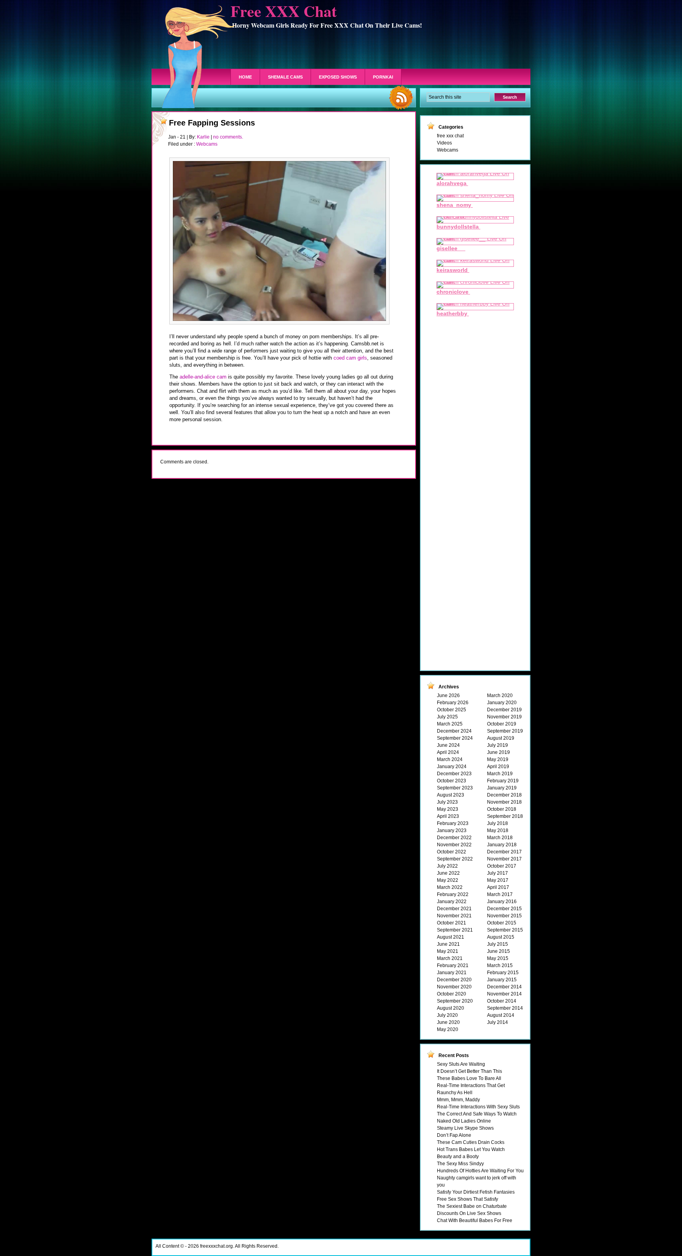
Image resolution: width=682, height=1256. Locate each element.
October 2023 (451, 781)
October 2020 (451, 994)
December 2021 (454, 908)
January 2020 (502, 702)
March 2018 (500, 837)
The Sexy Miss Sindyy (460, 1163)
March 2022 (450, 887)
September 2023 (455, 788)
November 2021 (454, 916)
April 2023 (448, 816)
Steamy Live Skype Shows (465, 1128)
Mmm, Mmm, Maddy (458, 1099)
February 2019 (503, 781)
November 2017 (504, 859)
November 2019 (504, 717)
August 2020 (450, 1008)
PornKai (383, 77)
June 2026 (448, 695)
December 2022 (454, 837)
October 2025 (451, 709)
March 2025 (450, 724)
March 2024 (450, 759)
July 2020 (447, 1015)
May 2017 (497, 880)
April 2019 (498, 766)
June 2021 (448, 944)
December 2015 (504, 908)
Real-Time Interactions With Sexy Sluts (478, 1107)
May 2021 (447, 951)
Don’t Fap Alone (454, 1135)
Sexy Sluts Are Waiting (461, 1064)
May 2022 (447, 880)
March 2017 (500, 894)
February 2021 (452, 965)
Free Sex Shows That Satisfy (467, 1199)
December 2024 (454, 731)
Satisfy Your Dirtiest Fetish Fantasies (476, 1192)
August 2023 (450, 795)
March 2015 (500, 965)
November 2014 (504, 994)
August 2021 (450, 937)
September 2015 (505, 930)
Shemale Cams (285, 77)
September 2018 (505, 816)
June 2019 (498, 752)
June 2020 (448, 1022)
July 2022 (447, 866)
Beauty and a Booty (458, 1156)
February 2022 (452, 894)
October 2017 (501, 866)
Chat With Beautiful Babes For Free (474, 1220)
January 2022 (452, 901)
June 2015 (498, 951)
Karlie (203, 137)
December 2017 (504, 852)
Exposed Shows (338, 77)
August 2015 (500, 937)
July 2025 (447, 717)
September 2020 (455, 1001)
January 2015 (502, 979)
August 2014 (500, 1015)
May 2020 (447, 1029)
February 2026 (452, 702)
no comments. (228, 137)
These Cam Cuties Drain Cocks (470, 1142)
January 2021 (452, 972)
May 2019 (497, 759)
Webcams (206, 144)
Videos (444, 143)
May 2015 (497, 958)
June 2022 (448, 873)
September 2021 (455, 930)
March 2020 (500, 695)
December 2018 (504, 795)
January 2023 (452, 830)
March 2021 (450, 958)
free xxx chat (450, 136)
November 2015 (504, 916)
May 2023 (447, 809)
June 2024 (448, 745)
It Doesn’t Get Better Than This (469, 1071)
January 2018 (502, 844)
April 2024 (448, 752)
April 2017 (498, 887)
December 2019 (504, 709)
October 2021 (451, 923)
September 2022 (455, 859)
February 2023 (452, 823)
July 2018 (497, 823)
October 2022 (451, 852)
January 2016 (502, 901)
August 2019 (500, 738)
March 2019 (500, 773)
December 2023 (454, 773)
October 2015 (501, 923)
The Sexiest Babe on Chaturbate (472, 1206)
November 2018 (504, 802)
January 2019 (502, 788)
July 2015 (497, 944)
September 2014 (505, 1008)
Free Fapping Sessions (212, 122)
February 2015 (503, 972)
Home (245, 77)
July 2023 (447, 802)
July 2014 (497, 1022)
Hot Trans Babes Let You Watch (471, 1149)
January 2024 (452, 766)
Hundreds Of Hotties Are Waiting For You (480, 1171)
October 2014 (501, 1001)
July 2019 (497, 745)
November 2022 (454, 844)
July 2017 (497, 873)
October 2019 (501, 724)
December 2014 (504, 987)
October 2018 (501, 809)
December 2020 (454, 979)
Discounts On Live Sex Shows (469, 1213)
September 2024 (455, 738)
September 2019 (505, 731)
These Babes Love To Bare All (469, 1078)
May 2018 (497, 830)
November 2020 (454, 987)
